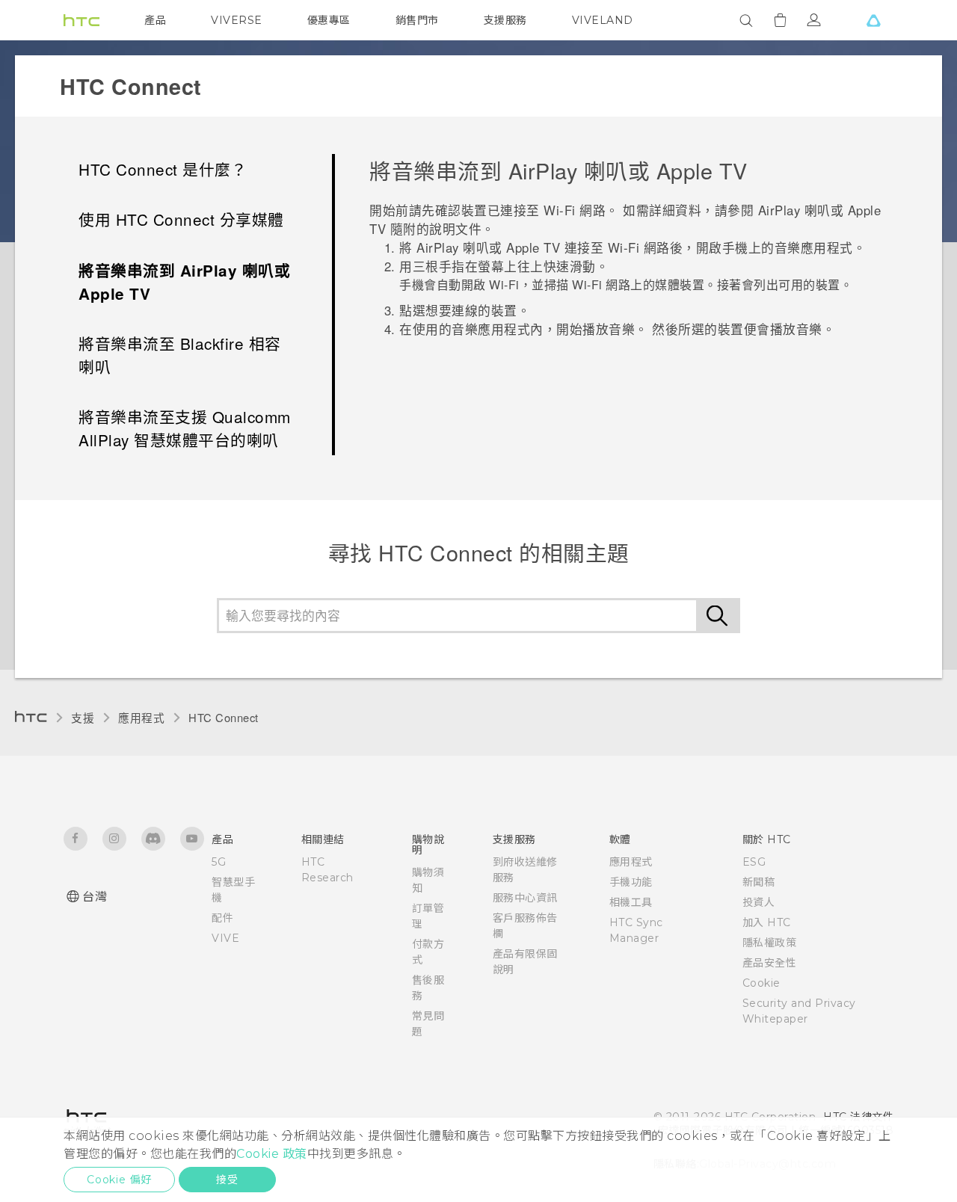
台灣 (94, 897)
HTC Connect (223, 717)
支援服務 (505, 20)
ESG (754, 862)
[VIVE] (873, 20)
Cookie (761, 983)
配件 (222, 918)
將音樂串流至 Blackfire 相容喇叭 (180, 354)
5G (219, 862)
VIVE (225, 938)
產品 (155, 20)
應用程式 (141, 717)
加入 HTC (766, 922)
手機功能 (631, 882)
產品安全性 (769, 963)
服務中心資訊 (525, 897)
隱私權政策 (769, 942)
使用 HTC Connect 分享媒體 (181, 219)
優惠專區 (329, 20)
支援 (82, 717)
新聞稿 (758, 882)
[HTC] (81, 20)
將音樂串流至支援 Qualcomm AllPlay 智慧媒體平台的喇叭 (185, 428)
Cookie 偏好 (119, 1179)
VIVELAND (602, 20)
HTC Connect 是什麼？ (163, 169)
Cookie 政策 (271, 1154)
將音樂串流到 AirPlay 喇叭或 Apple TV (184, 281)
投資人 (758, 902)
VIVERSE (236, 20)
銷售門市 (417, 20)
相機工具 (631, 902)
